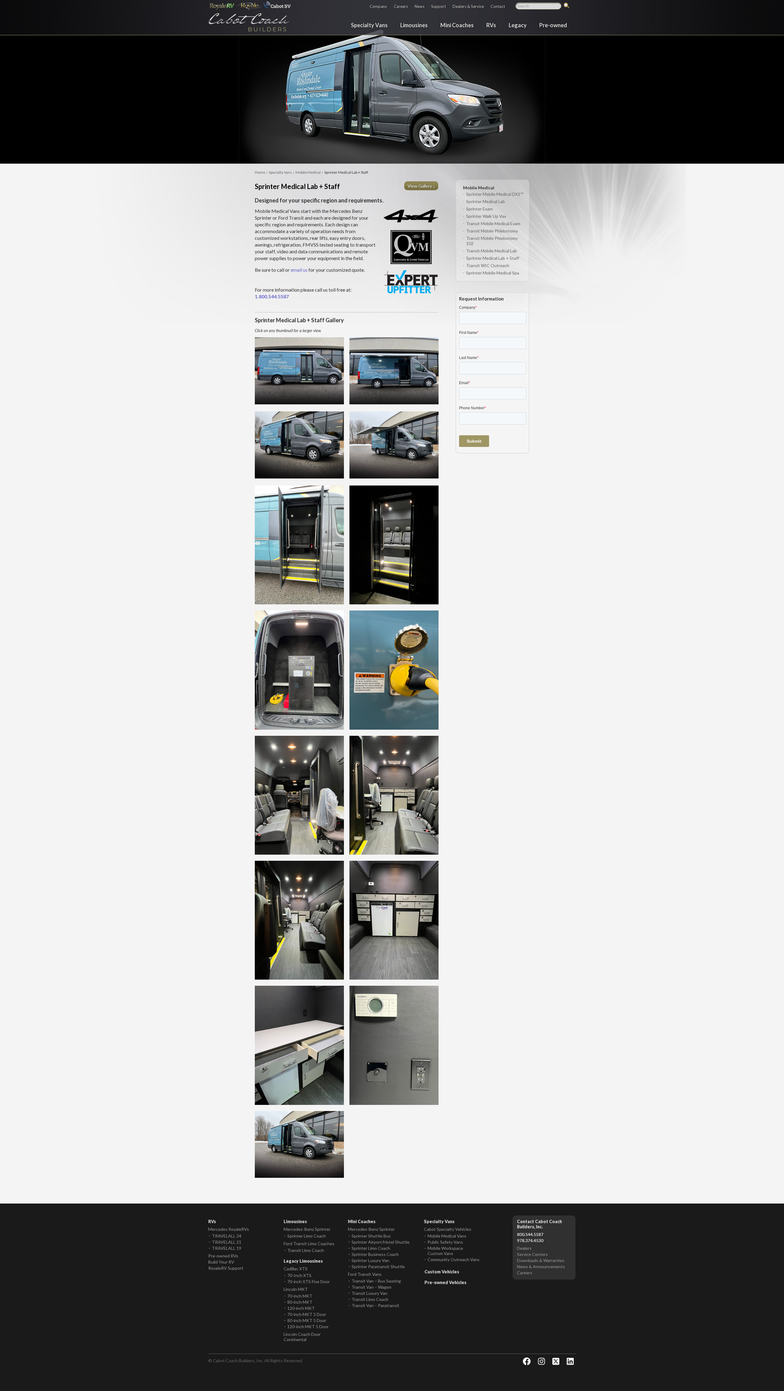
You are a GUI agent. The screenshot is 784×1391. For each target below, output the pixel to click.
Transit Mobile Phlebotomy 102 (492, 241)
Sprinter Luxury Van (370, 1260)
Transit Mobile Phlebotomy (492, 230)
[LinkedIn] (570, 1361)
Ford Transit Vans (365, 1274)
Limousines (414, 25)
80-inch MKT (299, 1302)
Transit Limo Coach (305, 1250)
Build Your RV (221, 1261)
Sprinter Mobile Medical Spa (492, 272)
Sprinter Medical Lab (485, 201)
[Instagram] (541, 1361)
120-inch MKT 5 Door (308, 1326)
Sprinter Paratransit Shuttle (378, 1266)
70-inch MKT (299, 1295)
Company (378, 6)
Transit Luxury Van (369, 1293)
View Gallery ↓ (422, 185)
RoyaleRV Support (225, 1268)
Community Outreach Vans (454, 1259)
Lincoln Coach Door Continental (302, 1337)
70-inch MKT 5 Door (306, 1314)
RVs (491, 25)
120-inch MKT (301, 1308)
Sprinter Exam (479, 208)
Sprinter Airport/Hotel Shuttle (380, 1242)
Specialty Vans (369, 25)
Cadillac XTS (295, 1268)
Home (260, 172)
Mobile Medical (308, 172)
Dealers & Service (468, 6)
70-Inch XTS (299, 1275)
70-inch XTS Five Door (308, 1281)
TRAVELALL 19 (226, 1248)
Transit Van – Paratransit (375, 1305)
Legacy (518, 25)
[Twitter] (555, 1361)
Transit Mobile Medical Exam (493, 223)
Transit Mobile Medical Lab (491, 250)
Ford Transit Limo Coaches (309, 1243)
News (419, 6)
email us (299, 270)
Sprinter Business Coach (375, 1254)
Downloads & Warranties (540, 1260)
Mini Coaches (457, 25)
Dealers (524, 1248)
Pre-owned (553, 25)
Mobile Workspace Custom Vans (445, 1250)
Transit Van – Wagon (371, 1287)
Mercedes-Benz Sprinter (307, 1229)
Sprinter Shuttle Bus (371, 1235)
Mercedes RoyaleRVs (228, 1229)
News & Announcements (541, 1266)
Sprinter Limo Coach (306, 1235)
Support (438, 6)
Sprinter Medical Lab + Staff (492, 258)
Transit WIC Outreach (487, 265)
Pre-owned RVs (223, 1255)
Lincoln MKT (296, 1289)
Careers (401, 6)
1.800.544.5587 (272, 296)
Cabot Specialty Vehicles (447, 1229)
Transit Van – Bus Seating (376, 1280)
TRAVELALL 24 (226, 1235)
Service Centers (532, 1254)
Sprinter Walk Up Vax (486, 216)
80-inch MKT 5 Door (306, 1320)
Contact (498, 6)
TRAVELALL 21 (226, 1242)
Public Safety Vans (445, 1242)
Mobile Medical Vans (447, 1235)
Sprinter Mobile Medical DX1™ (494, 194)
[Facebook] (527, 1361)
